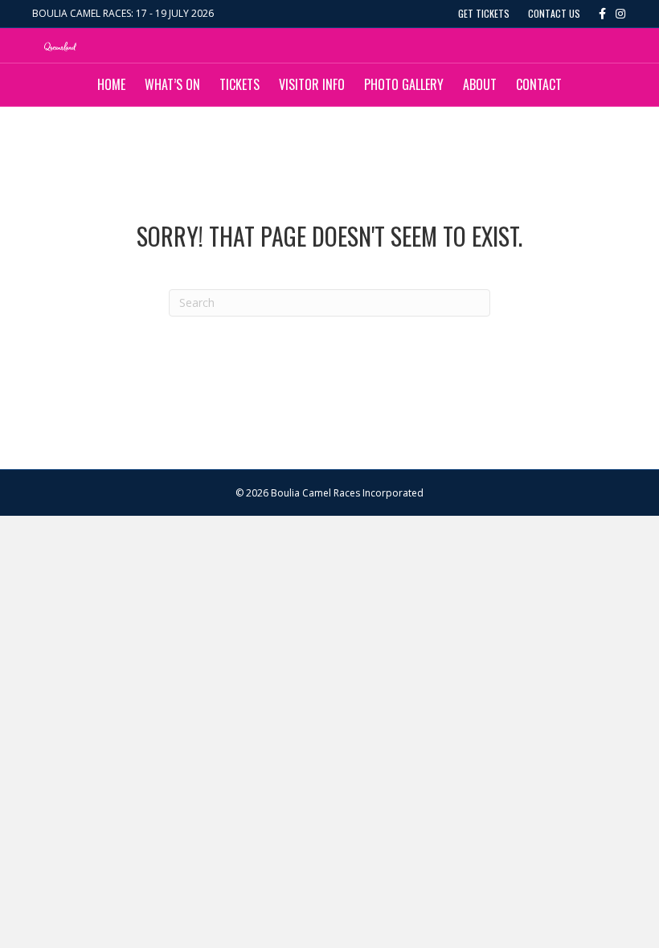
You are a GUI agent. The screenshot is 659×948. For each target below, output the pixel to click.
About (480, 84)
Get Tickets (484, 13)
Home (111, 84)
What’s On (172, 84)
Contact (539, 84)
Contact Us (554, 13)
